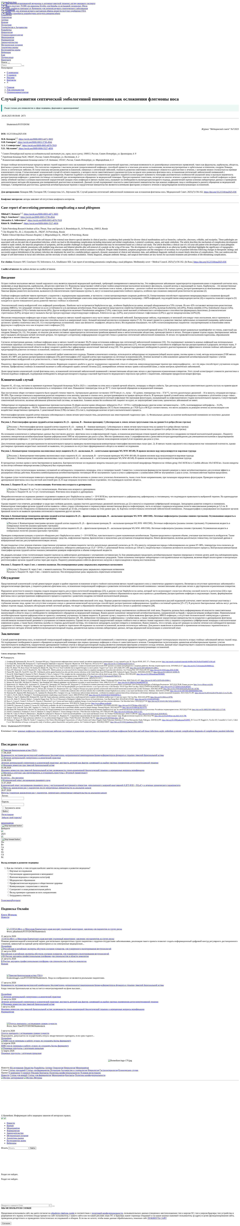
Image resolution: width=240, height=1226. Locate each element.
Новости (5, 917)
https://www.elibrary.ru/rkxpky (101, 703)
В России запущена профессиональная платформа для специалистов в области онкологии (44, 961)
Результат (16, 900)
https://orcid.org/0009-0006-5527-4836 (36, 148)
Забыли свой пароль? (12, 817)
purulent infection (226, 731)
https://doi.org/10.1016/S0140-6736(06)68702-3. (105, 695)
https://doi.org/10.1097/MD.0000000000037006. (186, 691)
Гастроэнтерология (109, 1070)
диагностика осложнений (96, 731)
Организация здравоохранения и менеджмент (31, 874)
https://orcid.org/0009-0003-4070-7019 (39, 145)
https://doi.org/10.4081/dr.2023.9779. (134, 707)
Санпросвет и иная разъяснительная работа (30, 889)
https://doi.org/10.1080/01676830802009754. (133, 682)
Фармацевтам (7, 40)
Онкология (6, 17)
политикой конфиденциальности (107, 1213)
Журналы (12, 914)
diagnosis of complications (206, 731)
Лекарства (29, 1068)
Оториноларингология (12, 35)
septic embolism (166, 731)
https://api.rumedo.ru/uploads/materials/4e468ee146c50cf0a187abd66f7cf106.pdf (188, 662)
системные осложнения (72, 731)
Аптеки (4, 20)
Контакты (11, 80)
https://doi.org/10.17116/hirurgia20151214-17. (119, 664)
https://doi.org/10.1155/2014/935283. (147, 699)
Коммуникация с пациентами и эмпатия (29, 886)
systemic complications (183, 731)
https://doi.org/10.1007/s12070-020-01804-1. (156, 680)
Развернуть (8, 657)
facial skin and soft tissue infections (143, 731)
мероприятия (7, 823)
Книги (4, 914)
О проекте (11, 75)
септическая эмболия (51, 731)
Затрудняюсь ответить (20, 895)
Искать (4, 1148)
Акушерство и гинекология (74, 1070)
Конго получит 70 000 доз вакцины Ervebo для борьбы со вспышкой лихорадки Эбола (46, 6)
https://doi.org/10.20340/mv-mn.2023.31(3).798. (170, 716)
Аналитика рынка (9, 47)
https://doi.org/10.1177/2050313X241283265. (176, 687)
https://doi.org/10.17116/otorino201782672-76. (105, 676)
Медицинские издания (12, 45)
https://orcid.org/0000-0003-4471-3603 (36, 139)
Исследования (16, 1068)
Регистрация (7, 814)
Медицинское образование (22, 880)
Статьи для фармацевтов (38, 1070)
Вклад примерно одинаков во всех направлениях (33, 892)
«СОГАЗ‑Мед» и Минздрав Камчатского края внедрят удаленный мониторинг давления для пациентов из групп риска (57, 939)
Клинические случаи (128, 1070)
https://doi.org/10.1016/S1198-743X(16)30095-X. (164, 701)
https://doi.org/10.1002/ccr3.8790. (161, 697)
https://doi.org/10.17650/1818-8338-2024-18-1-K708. (181, 689)
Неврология (6, 32)
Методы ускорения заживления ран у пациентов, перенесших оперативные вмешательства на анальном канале (54, 793)
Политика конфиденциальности (64, 1073)
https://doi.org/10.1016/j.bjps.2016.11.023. (128, 712)
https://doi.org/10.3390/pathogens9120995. (176, 720)
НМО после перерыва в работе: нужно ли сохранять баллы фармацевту (35, 1046)
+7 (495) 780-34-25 (114, 1094)
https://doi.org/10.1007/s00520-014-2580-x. (144, 668)
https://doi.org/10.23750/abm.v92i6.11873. (132, 705)
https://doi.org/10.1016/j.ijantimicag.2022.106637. (126, 722)
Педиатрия (6, 25)
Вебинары (6, 52)
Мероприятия (7, 37)
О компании (12, 72)
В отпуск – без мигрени (12, 778)
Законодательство (9, 42)
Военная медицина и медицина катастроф (30, 877)
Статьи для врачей (17, 1070)
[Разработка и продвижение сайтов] (2, 1118)
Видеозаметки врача (10, 50)
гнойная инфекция (118, 731)
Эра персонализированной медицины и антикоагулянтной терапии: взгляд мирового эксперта (50, 3)
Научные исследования (21, 871)
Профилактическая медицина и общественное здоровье (36, 883)
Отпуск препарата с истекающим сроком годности (25, 1033)
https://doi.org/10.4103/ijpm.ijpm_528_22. (110, 718)
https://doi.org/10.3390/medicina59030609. (151, 674)
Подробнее (6, 946)
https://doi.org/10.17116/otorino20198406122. (198, 666)
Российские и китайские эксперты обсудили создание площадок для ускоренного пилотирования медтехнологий (55, 954)
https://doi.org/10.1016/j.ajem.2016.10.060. (164, 670)
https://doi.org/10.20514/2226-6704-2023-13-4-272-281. (213, 693)
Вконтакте (6, 60)
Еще (3, 55)
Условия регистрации (90, 1073)
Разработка (6, 30)
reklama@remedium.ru (151, 1094)
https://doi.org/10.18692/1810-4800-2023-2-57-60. (209, 710)
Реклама (10, 77)
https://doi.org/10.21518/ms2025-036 (220, 192)
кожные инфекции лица (29, 731)
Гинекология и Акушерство (14, 27)
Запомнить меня (12, 808)
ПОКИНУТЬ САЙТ (157, 1218)
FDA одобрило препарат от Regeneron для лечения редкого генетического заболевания (47, 8)
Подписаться (7, 57)
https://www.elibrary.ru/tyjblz (203, 684)
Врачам (4, 22)
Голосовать (6, 900)
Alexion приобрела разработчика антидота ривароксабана (33, 13)
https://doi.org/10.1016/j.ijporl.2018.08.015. (152, 714)
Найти (32, 1148)
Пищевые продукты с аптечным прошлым (21, 1053)
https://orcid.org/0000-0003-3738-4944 (35, 142)
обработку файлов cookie (63, 1213)
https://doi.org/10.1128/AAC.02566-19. (166, 672)
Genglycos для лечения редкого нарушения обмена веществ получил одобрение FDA (46, 11)
